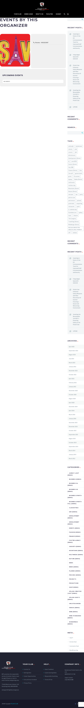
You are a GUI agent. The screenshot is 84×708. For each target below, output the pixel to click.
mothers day (71, 185)
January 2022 (72, 366)
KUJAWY (58, 14)
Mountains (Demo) (73, 188)
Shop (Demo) (73, 587)
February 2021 (73, 382)
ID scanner (77, 176)
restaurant (71, 206)
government (78, 173)
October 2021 (72, 374)
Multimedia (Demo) (76, 554)
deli (76, 152)
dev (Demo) (73, 512)
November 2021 (73, 370)
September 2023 (73, 350)
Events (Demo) (72, 164)
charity (70, 149)
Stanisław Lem (72, 212)
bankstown (79, 146)
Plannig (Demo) (74, 571)
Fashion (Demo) (75, 532)
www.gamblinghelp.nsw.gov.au (10, 690)
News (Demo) (74, 567)
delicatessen (71, 155)
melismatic (71, 182)
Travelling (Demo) (73, 221)
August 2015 (72, 438)
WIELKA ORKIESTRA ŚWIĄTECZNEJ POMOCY (75, 228)
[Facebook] (75, 703)
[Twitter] (77, 703)
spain (78, 206)
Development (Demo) (74, 158)
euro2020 (74, 161)
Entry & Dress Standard (30, 679)
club (75, 149)
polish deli (71, 203)
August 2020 (72, 398)
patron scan (71, 197)
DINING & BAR (28, 14)
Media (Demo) (78, 179)
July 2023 (71, 358)
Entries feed (72, 642)
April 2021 (71, 378)
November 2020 (73, 390)
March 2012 (72, 458)
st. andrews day (72, 209)
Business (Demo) (75, 479)
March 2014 (72, 450)
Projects (72, 579)
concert (70, 152)
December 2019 (73, 406)
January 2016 (72, 418)
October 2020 (72, 394)
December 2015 (73, 422)
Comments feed (74, 646)
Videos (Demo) (74, 607)
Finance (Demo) (72, 170)
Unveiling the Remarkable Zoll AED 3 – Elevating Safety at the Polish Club (76, 95)
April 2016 (71, 410)
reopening (79, 203)
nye (76, 194)
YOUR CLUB (17, 14)
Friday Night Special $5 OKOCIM (76, 57)
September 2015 (73, 434)
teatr (69, 215)
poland (79, 200)
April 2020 (71, 402)
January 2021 (72, 386)
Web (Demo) (73, 611)
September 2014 (73, 446)
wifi (69, 232)
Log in (71, 637)
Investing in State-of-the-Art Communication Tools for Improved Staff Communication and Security (77, 41)
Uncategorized (75, 603)
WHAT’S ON (39, 14)
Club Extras (74, 507)
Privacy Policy (28, 683)
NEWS (71, 563)
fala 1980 (70, 167)
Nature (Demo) (72, 191)
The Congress (72, 218)
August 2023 (72, 354)
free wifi (70, 173)
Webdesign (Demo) (73, 224)
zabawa (75, 232)
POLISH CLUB (14, 703)
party (81, 194)
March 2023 (72, 362)
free (80, 170)
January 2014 (72, 454)
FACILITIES (49, 14)
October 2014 (72, 442)
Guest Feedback (49, 669)
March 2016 (72, 414)
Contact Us (27, 669)
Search (82, 19)
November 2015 (73, 426)
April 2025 (71, 346)
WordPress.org (73, 650)
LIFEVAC (75, 107)
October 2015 (72, 430)
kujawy (70, 179)
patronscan (71, 200)
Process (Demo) (75, 575)
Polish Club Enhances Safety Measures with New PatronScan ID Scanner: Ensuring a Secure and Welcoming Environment (77, 74)
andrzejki (71, 146)
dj (68, 161)
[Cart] (69, 14)
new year (70, 194)
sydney (80, 212)
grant (70, 176)
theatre (76, 215)
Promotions (74, 583)
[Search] (64, 14)
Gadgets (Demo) (75, 546)
